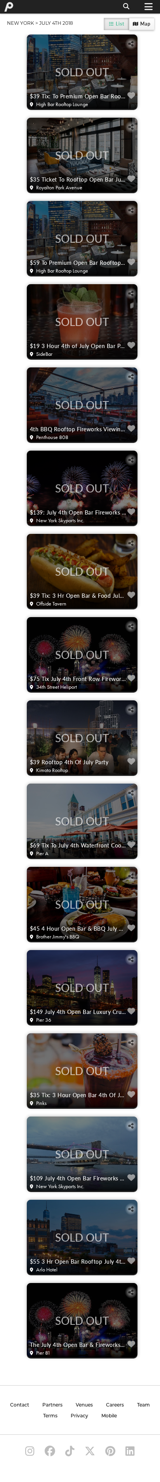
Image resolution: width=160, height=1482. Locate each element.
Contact (19, 1405)
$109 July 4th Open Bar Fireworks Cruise (78, 1178)
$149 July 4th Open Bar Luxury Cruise (78, 1011)
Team (143, 1405)
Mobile (109, 1416)
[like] (131, 95)
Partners (52, 1405)
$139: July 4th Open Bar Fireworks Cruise (78, 512)
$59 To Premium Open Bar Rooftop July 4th (78, 262)
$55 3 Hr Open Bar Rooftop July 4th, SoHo (78, 1261)
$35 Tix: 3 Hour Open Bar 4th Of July (78, 1095)
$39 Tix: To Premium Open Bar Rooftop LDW (78, 96)
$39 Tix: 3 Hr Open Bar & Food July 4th (78, 595)
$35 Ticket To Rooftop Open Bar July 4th (78, 179)
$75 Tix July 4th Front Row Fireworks (78, 679)
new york (20, 23)
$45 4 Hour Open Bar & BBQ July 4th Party (78, 928)
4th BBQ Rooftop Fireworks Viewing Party (78, 429)
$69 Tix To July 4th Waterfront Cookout (78, 845)
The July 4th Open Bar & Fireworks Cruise (78, 1344)
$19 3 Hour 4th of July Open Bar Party (78, 346)
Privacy (79, 1416)
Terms (50, 1416)
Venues (84, 1405)
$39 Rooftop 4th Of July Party (69, 762)
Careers (115, 1405)
